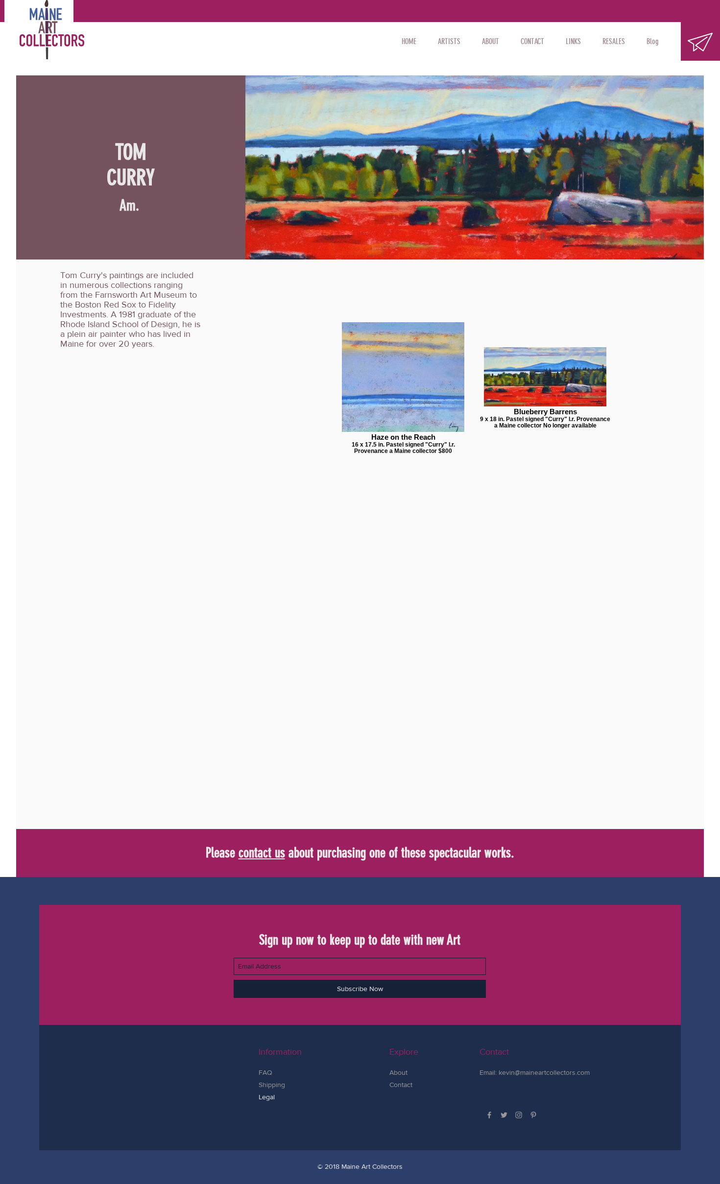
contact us (262, 853)
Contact (400, 1085)
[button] (449, 41)
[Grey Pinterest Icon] (533, 1115)
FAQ (265, 1072)
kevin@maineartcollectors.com (544, 1072)
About (398, 1072)
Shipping (273, 1085)
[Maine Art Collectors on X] (504, 1115)
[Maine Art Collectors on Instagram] (518, 1115)
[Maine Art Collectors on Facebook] (489, 1115)
